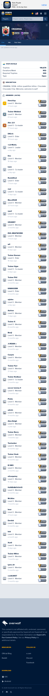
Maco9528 (12, 200)
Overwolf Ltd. (12, 688)
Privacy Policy (30, 637)
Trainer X (11, 321)
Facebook (30, 662)
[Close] (1, 4)
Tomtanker (12, 443)
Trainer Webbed (14, 112)
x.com (28, 653)
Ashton (11, 310)
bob (9, 531)
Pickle (10, 399)
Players (5, 19)
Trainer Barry (13, 432)
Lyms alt (11, 565)
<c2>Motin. (12, 145)
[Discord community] (7, 692)
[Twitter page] (11, 692)
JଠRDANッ (12, 344)
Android (7, 681)
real (9, 189)
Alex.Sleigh (12, 421)
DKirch (10, 134)
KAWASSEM (13, 288)
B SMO (11, 465)
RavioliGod (12, 178)
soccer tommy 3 (14, 388)
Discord (29, 658)
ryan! (10, 211)
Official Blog (7, 653)
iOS (5, 677)
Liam (10, 167)
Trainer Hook (13, 454)
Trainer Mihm (13, 554)
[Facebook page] (3, 692)
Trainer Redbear (14, 377)
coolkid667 (12, 576)
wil (9, 244)
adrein (10, 410)
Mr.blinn (11, 498)
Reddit (4, 658)
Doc (9, 156)
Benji (10, 333)
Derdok (11, 520)
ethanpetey (12, 476)
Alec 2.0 (11, 123)
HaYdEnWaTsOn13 (15, 487)
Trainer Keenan (14, 255)
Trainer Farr (12, 366)
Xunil (10, 543)
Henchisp (12, 100)
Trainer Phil (12, 277)
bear (10, 509)
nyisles (10, 299)
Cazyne (11, 355)
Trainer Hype (13, 266)
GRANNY (11, 222)
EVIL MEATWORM (15, 233)
